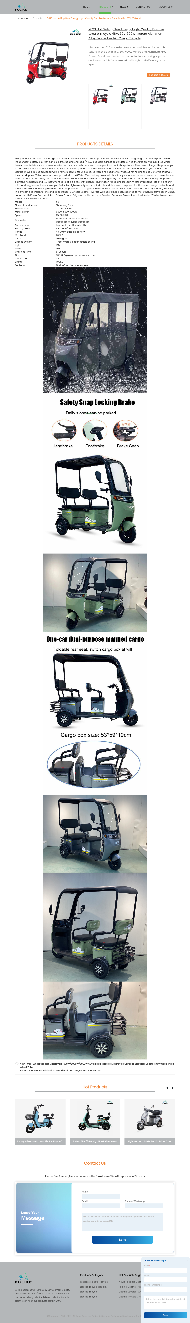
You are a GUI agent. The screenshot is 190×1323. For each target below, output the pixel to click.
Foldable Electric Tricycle (94, 1282)
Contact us (143, 7)
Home (86, 7)
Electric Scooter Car (90, 1070)
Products (105, 7)
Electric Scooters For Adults (35, 1070)
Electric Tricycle (89, 1291)
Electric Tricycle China (131, 1296)
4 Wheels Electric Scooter (64, 1070)
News (123, 7)
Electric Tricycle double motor (93, 1287)
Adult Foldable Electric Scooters (131, 1282)
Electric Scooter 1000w (131, 1291)
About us (164, 7)
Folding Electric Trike (130, 1287)
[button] (167, 1088)
